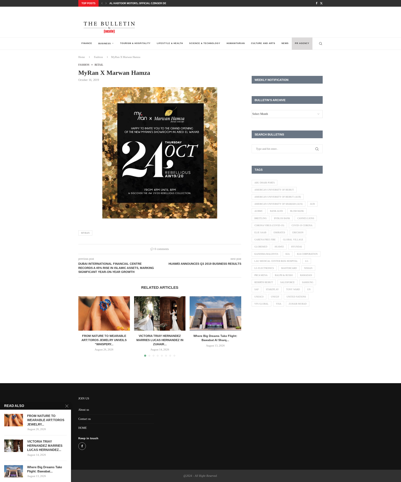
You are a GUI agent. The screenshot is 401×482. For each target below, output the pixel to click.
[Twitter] (321, 3)
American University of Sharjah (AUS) (278, 204)
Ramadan (306, 275)
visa (278, 304)
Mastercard (289, 268)
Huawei (279, 246)
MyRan (85, 233)
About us (83, 409)
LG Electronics (264, 268)
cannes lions (305, 218)
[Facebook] (316, 3)
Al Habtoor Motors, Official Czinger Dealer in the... (146, 3)
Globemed (260, 246)
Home (81, 57)
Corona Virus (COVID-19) (269, 225)
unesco (259, 296)
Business (104, 43)
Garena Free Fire (265, 239)
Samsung (307, 282)
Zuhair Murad (298, 304)
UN (309, 289)
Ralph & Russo (284, 275)
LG (306, 261)
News (285, 43)
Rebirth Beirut (263, 282)
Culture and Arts (263, 43)
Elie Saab (260, 232)
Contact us (84, 418)
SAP (256, 289)
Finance (86, 43)
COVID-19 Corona (302, 225)
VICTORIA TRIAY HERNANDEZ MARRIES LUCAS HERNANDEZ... (44, 446)
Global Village (293, 239)
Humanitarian (236, 43)
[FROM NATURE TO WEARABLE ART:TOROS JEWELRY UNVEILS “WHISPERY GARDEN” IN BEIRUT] (104, 313)
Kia (288, 254)
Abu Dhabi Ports (264, 182)
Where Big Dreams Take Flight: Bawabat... (44, 469)
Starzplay (272, 289)
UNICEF (275, 296)
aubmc (258, 211)
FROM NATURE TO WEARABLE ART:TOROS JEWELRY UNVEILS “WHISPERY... (104, 340)
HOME (82, 427)
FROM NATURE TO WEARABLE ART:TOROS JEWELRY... (45, 420)
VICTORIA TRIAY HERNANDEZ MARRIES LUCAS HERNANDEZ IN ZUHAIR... (159, 340)
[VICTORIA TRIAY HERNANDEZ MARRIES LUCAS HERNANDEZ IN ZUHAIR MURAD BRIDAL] (160, 313)
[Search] (321, 44)
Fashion (98, 57)
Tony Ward (293, 289)
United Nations (296, 296)
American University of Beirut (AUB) (277, 197)
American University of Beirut (274, 189)
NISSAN (308, 268)
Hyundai (296, 246)
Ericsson (297, 232)
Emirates (279, 232)
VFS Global (261, 304)
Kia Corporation (307, 254)
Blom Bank (297, 211)
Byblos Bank (282, 218)
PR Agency (302, 43)
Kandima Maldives (266, 254)
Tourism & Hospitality (135, 43)
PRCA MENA (261, 275)
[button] (102, 3)
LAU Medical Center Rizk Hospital (276, 261)
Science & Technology (204, 43)
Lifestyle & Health (170, 43)
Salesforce (287, 282)
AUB (312, 204)
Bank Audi (276, 211)
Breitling (260, 218)
